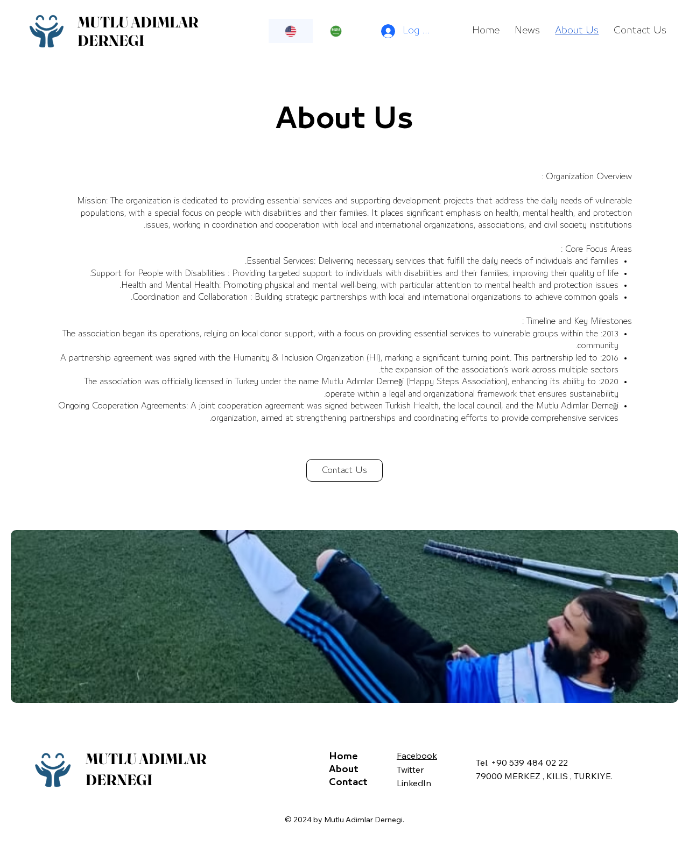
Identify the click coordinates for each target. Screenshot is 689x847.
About (343, 769)
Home (343, 756)
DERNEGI (111, 40)
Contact (348, 782)
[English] (291, 31)
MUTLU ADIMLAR (138, 22)
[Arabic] (335, 31)
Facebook (417, 755)
